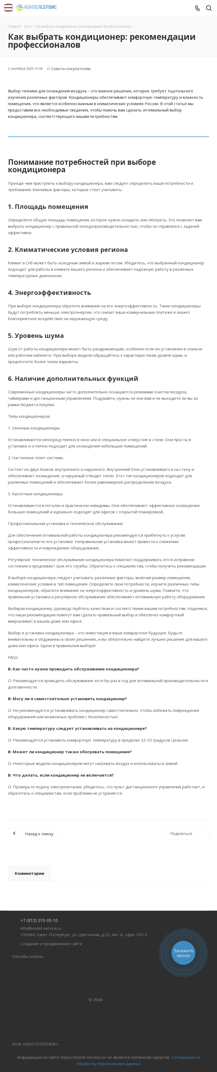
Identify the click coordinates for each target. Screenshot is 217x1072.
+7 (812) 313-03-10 (39, 920)
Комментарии (29, 873)
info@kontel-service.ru (40, 928)
